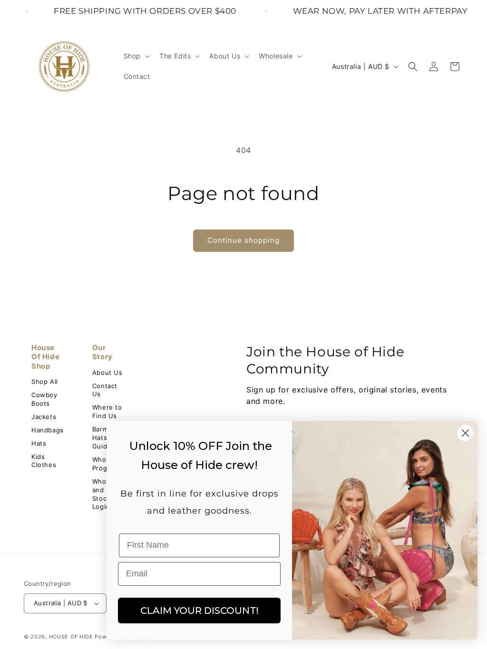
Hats (38, 443)
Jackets (43, 416)
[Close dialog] (465, 433)
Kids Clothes (43, 461)
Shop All (44, 381)
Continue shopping (243, 240)
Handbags (47, 430)
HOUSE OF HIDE (71, 636)
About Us (107, 372)
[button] (136, 56)
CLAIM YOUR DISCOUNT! (199, 610)
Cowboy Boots (44, 399)
